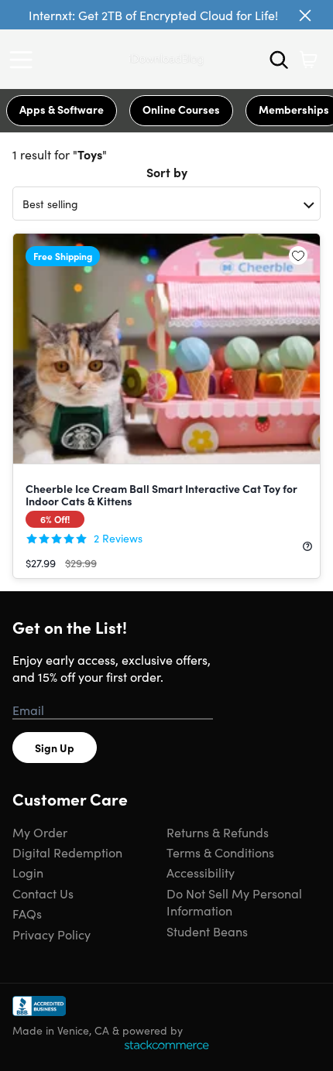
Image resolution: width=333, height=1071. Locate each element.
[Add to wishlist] (298, 255)
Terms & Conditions (220, 852)
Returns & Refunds (217, 831)
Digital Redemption (67, 852)
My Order (39, 831)
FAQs (27, 913)
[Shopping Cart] (308, 59)
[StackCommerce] (166, 1044)
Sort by (166, 171)
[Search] (278, 59)
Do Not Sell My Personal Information (234, 902)
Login (27, 872)
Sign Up (54, 747)
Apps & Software (61, 109)
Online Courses (181, 109)
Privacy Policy (51, 934)
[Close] (305, 15)
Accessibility (200, 872)
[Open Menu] (24, 59)
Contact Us (43, 893)
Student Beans (207, 930)
